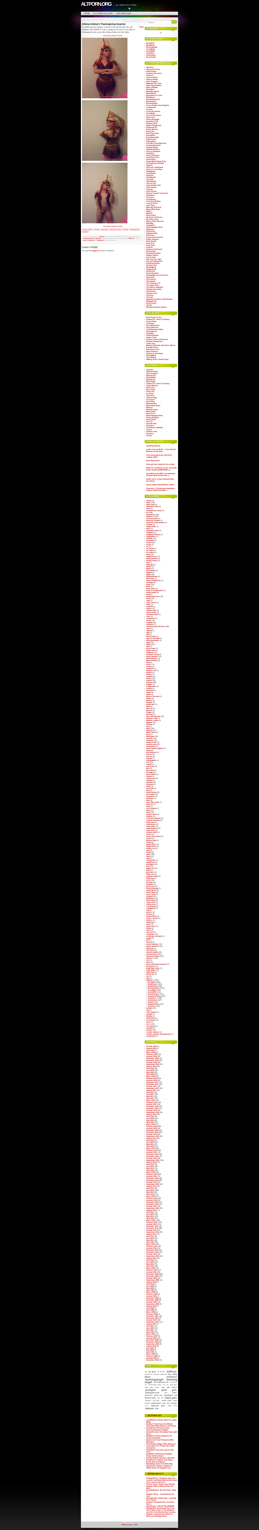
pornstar (149, 882)
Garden (149, 702)
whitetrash (150, 1018)
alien (148, 508)
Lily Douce (150, 399)
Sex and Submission (154, 261)
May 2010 (150, 1264)
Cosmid (149, 109)
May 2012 (150, 1216)
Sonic (148, 930)
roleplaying (150, 908)
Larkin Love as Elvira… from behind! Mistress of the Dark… (161, 450)
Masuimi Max (151, 403)
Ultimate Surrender (154, 289)
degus (148, 644)
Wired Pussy (151, 303)
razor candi (150, 894)
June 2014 (150, 1166)
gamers (149, 700)
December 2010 (152, 1250)
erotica (149, 666)
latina (148, 812)
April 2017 (150, 1098)
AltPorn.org (96, 4)
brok (148, 594)
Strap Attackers (152, 273)
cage (148, 600)
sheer (148, 924)
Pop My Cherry (152, 347)
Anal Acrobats (152, 77)
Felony (149, 674)
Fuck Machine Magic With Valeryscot (161, 1444)
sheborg (149, 922)
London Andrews (153, 820)
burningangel (154, 1379)
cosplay (97, 229)
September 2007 (152, 1322)
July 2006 (150, 1348)
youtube (149, 1028)
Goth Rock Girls (152, 157)
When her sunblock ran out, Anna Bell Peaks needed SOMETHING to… (161, 469)
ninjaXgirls (150, 225)
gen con (149, 708)
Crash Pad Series (153, 111)
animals (149, 538)
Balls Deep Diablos (153, 85)
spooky (174, 1403)
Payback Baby (151, 233)
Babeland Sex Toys (153, 83)
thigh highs (150, 970)
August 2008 (151, 1306)
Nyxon (148, 856)
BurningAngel (151, 47)
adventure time (152, 506)
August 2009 (151, 1282)
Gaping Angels (152, 147)
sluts (168, 1403)
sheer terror (151, 926)
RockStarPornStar (153, 253)
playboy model (152, 876)
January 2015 (151, 1152)
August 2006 (151, 1346)
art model (150, 548)
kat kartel (150, 788)
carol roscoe (151, 602)
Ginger (149, 712)
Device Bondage (152, 119)
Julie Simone (151, 187)
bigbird (149, 572)
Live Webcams (123, 13)
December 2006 (152, 1340)
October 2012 (151, 1206)
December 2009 (152, 1274)
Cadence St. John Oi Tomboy (157, 319)
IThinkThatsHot (152, 335)
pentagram (150, 864)
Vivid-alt (149, 297)
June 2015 (150, 1142)
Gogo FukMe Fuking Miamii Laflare (160, 485)
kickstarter (150, 796)
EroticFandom (153, 994)
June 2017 (150, 1094)
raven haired (151, 890)
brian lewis (150, 588)
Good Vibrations (152, 155)
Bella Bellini (151, 93)
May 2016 (150, 1120)
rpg (147, 910)
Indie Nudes (151, 173)
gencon (149, 710)
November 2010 (152, 1252)
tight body (150, 972)
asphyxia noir (151, 556)
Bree (148, 586)
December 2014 (152, 1154)
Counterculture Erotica (155, 626)
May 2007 (150, 1330)
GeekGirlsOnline (88, 238)
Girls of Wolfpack (153, 151)
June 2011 (150, 1238)
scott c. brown (152, 918)
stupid (148, 938)
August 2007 (151, 1324)
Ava (147, 562)
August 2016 (151, 1114)
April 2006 (150, 1352)
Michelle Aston (152, 409)
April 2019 (150, 1050)
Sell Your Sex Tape (153, 259)
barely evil (148, 1374)
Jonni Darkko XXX (153, 185)
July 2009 (150, 1284)
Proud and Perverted (154, 237)
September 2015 (152, 1136)
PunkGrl (149, 247)
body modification (153, 580)
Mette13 (149, 213)
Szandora (150, 425)
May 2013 (150, 1192)
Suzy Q (149, 942)
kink (148, 800)
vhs (147, 1010)
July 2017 (150, 1092)
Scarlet (149, 914)
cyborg (149, 630)
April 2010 (150, 1266)
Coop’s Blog (151, 321)
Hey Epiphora (151, 331)
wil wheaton (151, 1020)
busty (148, 598)
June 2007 (150, 1328)
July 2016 (150, 1116)
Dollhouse (150, 652)
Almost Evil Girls (153, 69)
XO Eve (149, 305)
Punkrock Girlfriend (154, 249)
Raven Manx (151, 892)
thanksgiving (134, 229)
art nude (149, 550)
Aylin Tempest (152, 81)
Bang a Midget (152, 87)
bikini (148, 574)
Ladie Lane (150, 343)
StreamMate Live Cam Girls (157, 275)
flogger (149, 684)
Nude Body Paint (153, 460)
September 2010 (152, 1256)
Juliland (149, 189)
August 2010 (151, 1258)
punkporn (147, 1403)
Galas (148, 692)
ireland (149, 764)
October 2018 (151, 1062)
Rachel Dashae (152, 888)
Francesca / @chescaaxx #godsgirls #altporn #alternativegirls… (160, 489)
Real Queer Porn (152, 349)
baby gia (149, 564)
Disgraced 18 (151, 127)
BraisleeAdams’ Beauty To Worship (160, 1458)
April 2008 (150, 1310)
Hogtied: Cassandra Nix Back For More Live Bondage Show (159, 1515)
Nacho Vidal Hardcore (155, 221)
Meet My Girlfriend (153, 207)
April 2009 (150, 1290)
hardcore (168, 1395)
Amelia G (150, 75)
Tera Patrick (151, 279)
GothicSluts (151, 55)
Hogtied (149, 165)
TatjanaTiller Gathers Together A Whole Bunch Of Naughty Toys (159, 1467)
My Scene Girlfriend (154, 217)
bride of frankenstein (154, 590)
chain (148, 604)
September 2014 (152, 1160)
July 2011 (150, 1236)
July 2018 (150, 1068)
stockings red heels (154, 936)
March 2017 (150, 1100)
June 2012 (150, 1214)
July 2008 (150, 1308)
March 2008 (150, 1312)
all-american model (154, 510)
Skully (148, 928)
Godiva (149, 724)
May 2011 (149, 1240)
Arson (148, 544)
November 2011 (152, 1228)
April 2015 (150, 1146)
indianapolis (151, 760)
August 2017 (151, 1090)
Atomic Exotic (152, 560)
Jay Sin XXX (151, 183)
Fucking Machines (153, 145)
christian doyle (152, 614)
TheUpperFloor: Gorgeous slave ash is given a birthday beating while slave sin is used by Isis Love (161, 1480)
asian (148, 554)
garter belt (150, 704)
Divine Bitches (152, 129)
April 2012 (150, 1218)
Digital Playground (153, 125)
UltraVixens (151, 291)
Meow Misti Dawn (153, 209)
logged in (95, 251)
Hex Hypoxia (151, 752)
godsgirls (150, 1390)
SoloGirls (151, 1006)
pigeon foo (150, 868)
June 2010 (150, 1262)
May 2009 (150, 1288)
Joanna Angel (151, 397)
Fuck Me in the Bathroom (156, 143)
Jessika (149, 780)
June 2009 (150, 1286)
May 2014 (150, 1168)
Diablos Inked (151, 123)
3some (148, 500)
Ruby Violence (152, 351)
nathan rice (150, 848)
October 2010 (151, 1254)
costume (149, 624)
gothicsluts (149, 1395)
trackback (100, 240)
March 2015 (150, 1148)
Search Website (174, 22)
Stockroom (150, 271)
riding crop (150, 904)
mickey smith (151, 832)
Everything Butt (152, 137)
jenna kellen (151, 774)
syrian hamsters (152, 946)
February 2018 (152, 1078)
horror (148, 754)
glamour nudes (152, 720)
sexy (164, 1403)
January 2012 (151, 1224)
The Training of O (153, 283)
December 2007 (152, 1316)
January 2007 (151, 1338)
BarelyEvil (150, 43)
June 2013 (150, 1190)
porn (148, 880)
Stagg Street (151, 269)
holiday (125, 229)
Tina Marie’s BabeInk (154, 287)
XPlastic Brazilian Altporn (156, 307)
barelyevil (156, 1374)
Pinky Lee (150, 874)
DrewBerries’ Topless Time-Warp (159, 1460)
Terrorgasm (151, 281)
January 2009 (151, 1296)
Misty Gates (151, 215)
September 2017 (152, 1088)
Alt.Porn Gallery (103, 13)
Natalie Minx (151, 846)
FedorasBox (151, 141)
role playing (151, 906)
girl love (149, 714)
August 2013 (151, 1186)
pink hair (149, 872)
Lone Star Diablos (153, 201)
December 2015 (152, 1130)
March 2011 (150, 1244)
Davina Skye (151, 636)
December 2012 (152, 1202)
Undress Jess (151, 293)
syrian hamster (152, 944)
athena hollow (87, 229)
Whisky (149, 1016)
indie (158, 1398)
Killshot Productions (154, 341)
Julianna (149, 784)
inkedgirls (148, 1400)
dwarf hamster (152, 656)
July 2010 (150, 1260)
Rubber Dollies (152, 255)
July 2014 (150, 1164)
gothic (174, 1392)
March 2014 (150, 1172)
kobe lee (149, 804)
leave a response (89, 240)
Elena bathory (151, 660)
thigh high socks (153, 968)
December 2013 (152, 1178)
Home (87, 13)
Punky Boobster (152, 417)
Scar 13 (149, 421)
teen (148, 962)
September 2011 (152, 1232)
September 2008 (152, 1304)
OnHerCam (150, 231)
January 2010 (151, 1272)
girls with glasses (153, 716)
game (148, 694)
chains (148, 608)
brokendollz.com (153, 596)
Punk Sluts (150, 245)
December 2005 (152, 1360)
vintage (149, 1014)
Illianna (149, 758)
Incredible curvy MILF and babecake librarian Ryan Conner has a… (160, 474)
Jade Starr (150, 395)
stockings (150, 934)
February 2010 (152, 1270)
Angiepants (150, 536)
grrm (148, 734)
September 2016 (152, 1112)
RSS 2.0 (131, 238)
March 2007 (150, 1334)
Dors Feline (150, 389)
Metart (148, 211)
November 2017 (152, 1084)
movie (148, 842)
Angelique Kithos (153, 534)
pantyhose (150, 862)
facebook (149, 668)
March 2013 (150, 1196)
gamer (148, 698)
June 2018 (150, 1070)
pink (148, 870)
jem (147, 768)
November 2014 (152, 1156)
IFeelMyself (150, 171)
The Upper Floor (152, 285)
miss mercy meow (153, 836)
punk (175, 1400)
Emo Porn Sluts (152, 133)
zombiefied (150, 1036)
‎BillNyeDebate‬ (152, 576)
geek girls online (115, 229)
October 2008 (151, 1302)
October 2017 (151, 1086)
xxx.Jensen (150, 1026)
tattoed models (152, 952)
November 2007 (152, 1318)
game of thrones (152, 696)
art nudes (150, 552)
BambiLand (150, 375)
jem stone (150, 770)
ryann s (149, 912)
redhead (149, 896)
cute (148, 628)
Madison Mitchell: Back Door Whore (160, 345)
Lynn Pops (150, 205)
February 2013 (152, 1198)
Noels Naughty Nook (154, 227)
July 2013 (150, 1188)
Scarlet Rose (151, 916)
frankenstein (151, 686)
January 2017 (151, 1104)
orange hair (150, 860)
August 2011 (151, 1234)
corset (148, 620)
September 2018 (152, 1064)
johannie (149, 782)
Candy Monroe (152, 385)
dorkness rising (152, 654)
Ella (147, 662)
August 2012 (151, 1210)
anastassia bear (152, 530)
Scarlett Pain (151, 423)
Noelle (148, 852)
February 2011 (151, 1246)
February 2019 (152, 1054)
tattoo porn (172, 1405)
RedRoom (150, 898)
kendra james (151, 792)
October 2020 (151, 1046)
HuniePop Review (153, 446)
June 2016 (150, 1118)
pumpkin (149, 884)
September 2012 (152, 1208)
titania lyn (150, 974)
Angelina (149, 532)
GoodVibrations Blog (154, 329)
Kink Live (150, 197)
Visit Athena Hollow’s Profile (113, 35)
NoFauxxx (150, 229)
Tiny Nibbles (151, 357)
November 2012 (152, 1204)
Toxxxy (149, 429)
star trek (149, 932)
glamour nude (151, 718)
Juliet (148, 786)
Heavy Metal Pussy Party (156, 161)
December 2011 (152, 1226)
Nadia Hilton (151, 844)
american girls (152, 518)
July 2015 (150, 1140)
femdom (149, 676)
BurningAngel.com (161, 1382)
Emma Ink (150, 131)
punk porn (156, 1403)
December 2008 (152, 1298)
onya (148, 858)
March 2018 (150, 1076)
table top (149, 948)
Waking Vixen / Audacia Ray (157, 359)
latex (148, 810)
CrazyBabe (150, 49)
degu (148, 642)
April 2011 (150, 1242)
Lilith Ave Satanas (153, 818)
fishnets (149, 682)
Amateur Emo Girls (154, 73)
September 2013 (152, 1184)
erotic (148, 664)
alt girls (152, 1372)
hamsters (150, 740)
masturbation (151, 828)
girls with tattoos (169, 1387)
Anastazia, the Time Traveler (93, 19)
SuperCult (150, 277)
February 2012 (152, 1222)
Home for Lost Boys (154, 169)
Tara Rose (150, 950)
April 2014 (150, 1170)
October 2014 (151, 1158)
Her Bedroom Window (155, 163)
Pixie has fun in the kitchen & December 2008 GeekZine (133, 20)
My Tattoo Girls (152, 219)
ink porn (156, 1400)
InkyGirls (149, 175)
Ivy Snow (149, 179)
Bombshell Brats (153, 99)
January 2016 (151, 1128)
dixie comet (151, 648)
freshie (149, 688)
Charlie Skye (151, 610)
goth (148, 728)
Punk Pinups (151, 241)
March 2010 (150, 1268)
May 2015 (150, 1144)
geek (148, 706)
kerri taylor (150, 794)
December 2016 (152, 1106)
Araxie (148, 542)
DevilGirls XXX (152, 121)
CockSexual (151, 107)
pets (148, 866)
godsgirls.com (152, 1392)
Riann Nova (150, 900)
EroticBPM (150, 51)
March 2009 (150, 1292)
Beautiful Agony (152, 91)
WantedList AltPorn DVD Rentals (159, 299)
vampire (149, 1008)
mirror (148, 834)
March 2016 (150, 1124)
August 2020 (151, 1048)
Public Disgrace (152, 239)
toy (147, 976)
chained (149, 606)
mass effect (151, 826)
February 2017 (152, 1102)
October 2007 (151, 1320)
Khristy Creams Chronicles (157, 193)
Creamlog (150, 323)
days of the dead (152, 638)
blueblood (172, 1377)
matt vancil (150, 830)
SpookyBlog (151, 267)
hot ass (149, 756)
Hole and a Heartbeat (154, 167)
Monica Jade (151, 840)
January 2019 (151, 1056)
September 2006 (152, 1344)
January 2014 (151, 1176)
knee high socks (152, 802)
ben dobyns (151, 570)
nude (148, 854)
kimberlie (150, 798)
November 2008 (152, 1300)
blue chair (150, 578)
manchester (151, 824)
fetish (148, 678)
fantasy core (151, 670)
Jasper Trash (151, 337)
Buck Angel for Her (153, 317)
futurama (149, 690)
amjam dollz (151, 526)
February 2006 (152, 1356)
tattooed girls (151, 954)
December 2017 (152, 1082)
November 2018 (152, 1060)
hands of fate (151, 742)
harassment (151, 746)
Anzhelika (150, 540)
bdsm (148, 568)
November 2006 (152, 1342)
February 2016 (152, 1126)
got (147, 726)
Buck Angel (150, 381)
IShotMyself (151, 177)
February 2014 (152, 1174)
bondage (149, 582)
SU (147, 940)
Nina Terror (150, 413)
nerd (148, 850)
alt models (161, 1371)
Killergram (150, 195)
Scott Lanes (151, 257)
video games (151, 1012)
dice (148, 646)
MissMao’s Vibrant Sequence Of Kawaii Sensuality (159, 1437)
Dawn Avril (150, 117)
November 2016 (152, 1108)
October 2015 (151, 1134)
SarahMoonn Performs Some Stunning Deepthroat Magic (157, 1429)
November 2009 (152, 1276)
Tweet (141, 27)
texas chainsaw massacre (156, 964)
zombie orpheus (152, 1032)
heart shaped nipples (154, 748)
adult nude (150, 504)
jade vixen (150, 766)
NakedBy (149, 223)
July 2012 (150, 1212)
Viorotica (149, 295)
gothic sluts (151, 732)
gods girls (169, 1390)
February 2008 (152, 1314)
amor (148, 528)
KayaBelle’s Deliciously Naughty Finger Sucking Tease (159, 1455)
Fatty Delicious (152, 327)
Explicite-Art (151, 139)
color (148, 616)
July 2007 (150, 1326)
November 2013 (152, 1180)
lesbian (149, 816)
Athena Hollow (152, 79)
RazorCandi (151, 57)
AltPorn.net (155, 1415)
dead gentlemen (152, 640)
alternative (150, 514)
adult (148, 502)
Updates (85, 232)
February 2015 (152, 1150)
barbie (148, 566)
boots (148, 584)
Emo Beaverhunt (153, 325)
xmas (148, 1022)
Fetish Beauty (156, 1473)
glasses (149, 722)
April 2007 (150, 1332)
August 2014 (151, 1162)
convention (150, 618)
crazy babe (166, 1384)
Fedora (149, 672)
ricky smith (150, 902)
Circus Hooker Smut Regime (157, 105)
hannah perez (151, 744)
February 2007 (152, 1336)
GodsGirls (150, 53)
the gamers (150, 966)
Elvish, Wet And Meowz (155, 1462)
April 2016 (150, 1122)
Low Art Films (151, 203)
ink (147, 762)
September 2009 (152, 1280)
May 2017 (150, 1096)
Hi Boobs (150, 333)
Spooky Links (151, 265)
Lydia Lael (150, 822)
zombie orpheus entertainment (158, 1034)
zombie (149, 1030)
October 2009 (151, 1278)
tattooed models (152, 956)
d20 (147, 634)
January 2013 (151, 1200)
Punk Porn (150, 243)
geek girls (104, 229)
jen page (149, 772)
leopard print (151, 814)
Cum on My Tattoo (153, 115)
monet (148, 838)
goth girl (149, 730)
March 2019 (150, 1052)
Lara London (151, 808)
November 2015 (152, 1132)
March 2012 (150, 1220)
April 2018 (150, 1074)
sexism (149, 920)
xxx (147, 1024)
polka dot (150, 878)
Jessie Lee (150, 778)
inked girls (171, 1397)
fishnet (149, 680)
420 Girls (149, 67)
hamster (149, 738)
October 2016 (151, 1110)
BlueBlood (150, 45)
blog (169, 1374)
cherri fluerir (151, 612)
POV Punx (150, 235)
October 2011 (151, 1230)
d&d (147, 632)
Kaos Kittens (151, 191)
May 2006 (150, 1350)
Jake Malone (151, 181)
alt (147, 512)
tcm (147, 960)
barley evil (163, 1374)
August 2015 (151, 1138)
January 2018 (151, 1080)
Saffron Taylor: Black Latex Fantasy (160, 1484)
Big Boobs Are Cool (154, 95)
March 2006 (150, 1354)
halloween (150, 736)
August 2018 (151, 1066)
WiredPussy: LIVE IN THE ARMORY (160, 1506)
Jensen (149, 776)
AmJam (149, 524)
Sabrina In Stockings (154, 353)
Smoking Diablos (153, 263)
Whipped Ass (151, 301)
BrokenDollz (151, 101)
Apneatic (149, 370)
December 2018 (152, 1058)
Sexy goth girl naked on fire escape (160, 464)
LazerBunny (151, 199)
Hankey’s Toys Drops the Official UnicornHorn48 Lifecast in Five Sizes (161, 1425)
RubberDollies (153, 1004)
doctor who (150, 650)
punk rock (150, 886)
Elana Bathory (152, 658)
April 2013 (150, 1194)
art (147, 546)
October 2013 (151, 1182)
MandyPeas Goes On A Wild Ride (159, 1464)
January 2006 (151, 1358)
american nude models (155, 522)
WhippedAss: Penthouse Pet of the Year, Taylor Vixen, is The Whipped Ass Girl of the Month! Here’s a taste (161, 1510)
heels (148, 750)
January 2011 (151, 1248)
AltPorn (102, 236)
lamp (148, 806)
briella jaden (151, 592)
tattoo (146, 1405)
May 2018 (150, 1072)
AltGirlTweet (151, 71)
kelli (148, 790)
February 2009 (152, 1294)
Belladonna (150, 380)
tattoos (149, 958)
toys (148, 978)
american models (153, 520)
